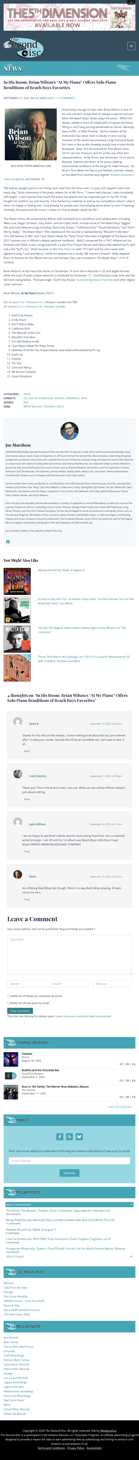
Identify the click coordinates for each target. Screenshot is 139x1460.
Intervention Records (17, 1369)
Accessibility (94, 1448)
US (121, 1064)
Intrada (8, 1373)
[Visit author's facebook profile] (8, 541)
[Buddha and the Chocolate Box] (11, 1075)
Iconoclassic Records (16, 1364)
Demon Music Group (17, 1360)
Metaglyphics (108, 1430)
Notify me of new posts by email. (30, 1003)
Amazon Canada (55, 306)
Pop (26, 402)
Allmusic (9, 1283)
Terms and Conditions (51, 1448)
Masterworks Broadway (18, 1391)
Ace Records (11, 1337)
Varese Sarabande (15, 1413)
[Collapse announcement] (131, 2)
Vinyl (84, 398)
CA (133, 1064)
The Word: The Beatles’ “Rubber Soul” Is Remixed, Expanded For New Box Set (58, 1211)
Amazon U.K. (35, 302)
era (66, 249)
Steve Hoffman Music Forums (22, 1310)
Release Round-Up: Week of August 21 (62, 570)
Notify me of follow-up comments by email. (36, 996)
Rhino (7, 1404)
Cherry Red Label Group (18, 1346)
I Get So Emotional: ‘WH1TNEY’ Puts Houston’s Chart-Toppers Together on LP (58, 1239)
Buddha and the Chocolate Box (40, 1070)
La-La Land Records (16, 1378)
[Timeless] (11, 1059)
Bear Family (11, 1342)
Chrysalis (9, 1351)
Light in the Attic (14, 1387)
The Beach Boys (53, 406)
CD (25, 398)
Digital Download (40, 398)
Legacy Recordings (15, 1382)
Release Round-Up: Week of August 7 (31, 1230)
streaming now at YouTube (96, 279)
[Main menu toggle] (131, 46)
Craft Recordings (14, 1355)
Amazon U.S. (16, 302)
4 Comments (66, 98)
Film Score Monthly (16, 1296)
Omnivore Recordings (17, 1396)
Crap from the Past (15, 1287)
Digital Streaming (67, 398)
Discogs (8, 1292)
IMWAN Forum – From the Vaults (24, 1301)
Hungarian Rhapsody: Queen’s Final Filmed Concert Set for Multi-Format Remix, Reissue (65, 1249)
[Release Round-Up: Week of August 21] (17, 581)
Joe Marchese (44, 98)
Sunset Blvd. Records (17, 1409)
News (27, 394)
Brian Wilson (33, 406)
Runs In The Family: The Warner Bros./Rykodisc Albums (55, 1086)
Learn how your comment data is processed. (83, 1016)
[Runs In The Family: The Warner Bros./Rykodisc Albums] (11, 1092)
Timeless (27, 1053)
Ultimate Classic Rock (17, 1314)
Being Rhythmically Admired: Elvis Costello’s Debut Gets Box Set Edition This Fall (60, 1220)
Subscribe (70, 1173)
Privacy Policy (75, 1448)
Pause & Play (12, 1305)
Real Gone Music (14, 1400)
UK (127, 1064)
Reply (27, 751)
